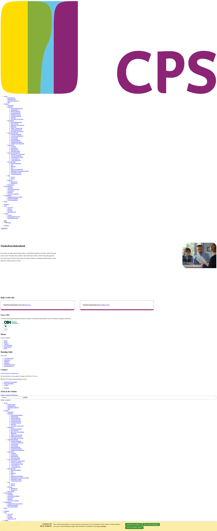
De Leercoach (14, 123)
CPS (5, 206)
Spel (12, 165)
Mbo (8, 102)
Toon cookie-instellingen (151, 524)
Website (3, 395)
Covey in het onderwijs (13, 152)
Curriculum (10, 105)
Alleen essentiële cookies (134, 527)
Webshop (6, 204)
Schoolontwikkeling (12, 133)
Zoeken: (4, 397)
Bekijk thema (27, 305)
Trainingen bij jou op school (14, 197)
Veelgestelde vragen (12, 218)
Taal (12, 168)
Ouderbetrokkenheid (16, 142)
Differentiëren (14, 110)
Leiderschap (10, 145)
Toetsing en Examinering (17, 143)
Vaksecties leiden (15, 151)
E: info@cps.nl (14, 373)
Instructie (13, 117)
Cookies (6, 385)
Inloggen (6, 225)
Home (5, 340)
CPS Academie (8, 186)
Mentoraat (13, 126)
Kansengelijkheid (15, 140)
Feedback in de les (16, 114)
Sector (5, 96)
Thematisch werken (16, 172)
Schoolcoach (14, 148)
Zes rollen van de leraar (17, 119)
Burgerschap (10, 184)
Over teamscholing (12, 200)
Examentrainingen (16, 113)
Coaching (13, 146)
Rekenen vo (14, 183)
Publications (14, 395)
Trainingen (10, 188)
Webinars (9, 192)
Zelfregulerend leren (16, 130)
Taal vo (13, 178)
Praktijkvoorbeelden (12, 198)
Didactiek (10, 107)
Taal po (13, 177)
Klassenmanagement (16, 122)
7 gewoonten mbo (16, 160)
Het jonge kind (11, 162)
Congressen (10, 191)
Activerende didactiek (17, 108)
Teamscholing (8, 195)
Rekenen (13, 166)
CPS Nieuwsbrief (8, 358)
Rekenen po (14, 181)
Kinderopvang (11, 98)
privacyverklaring (101, 526)
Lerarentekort (14, 139)
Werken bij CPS (11, 212)
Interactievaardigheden (17, 169)
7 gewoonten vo (15, 159)
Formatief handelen (16, 116)
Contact (6, 213)
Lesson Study (14, 137)
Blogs (5, 201)
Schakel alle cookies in (134, 524)
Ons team (10, 210)
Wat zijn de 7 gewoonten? (18, 154)
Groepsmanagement (16, 174)
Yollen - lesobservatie (16, 128)
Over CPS (10, 207)
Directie (9, 209)
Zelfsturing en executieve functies (20, 171)
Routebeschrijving (9, 366)
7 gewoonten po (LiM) (17, 157)
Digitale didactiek (15, 111)
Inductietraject (14, 149)
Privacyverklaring (9, 383)
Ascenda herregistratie (13, 189)
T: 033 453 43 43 (5, 373)
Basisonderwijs (11, 99)
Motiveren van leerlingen (17, 125)
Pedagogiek (10, 120)
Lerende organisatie (16, 134)
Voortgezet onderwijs (13, 101)
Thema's (6, 104)
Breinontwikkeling (16, 163)
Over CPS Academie (13, 194)
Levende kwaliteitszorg (17, 136)
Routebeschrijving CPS (13, 216)
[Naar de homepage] (108, 93)
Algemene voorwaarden (10, 382)
